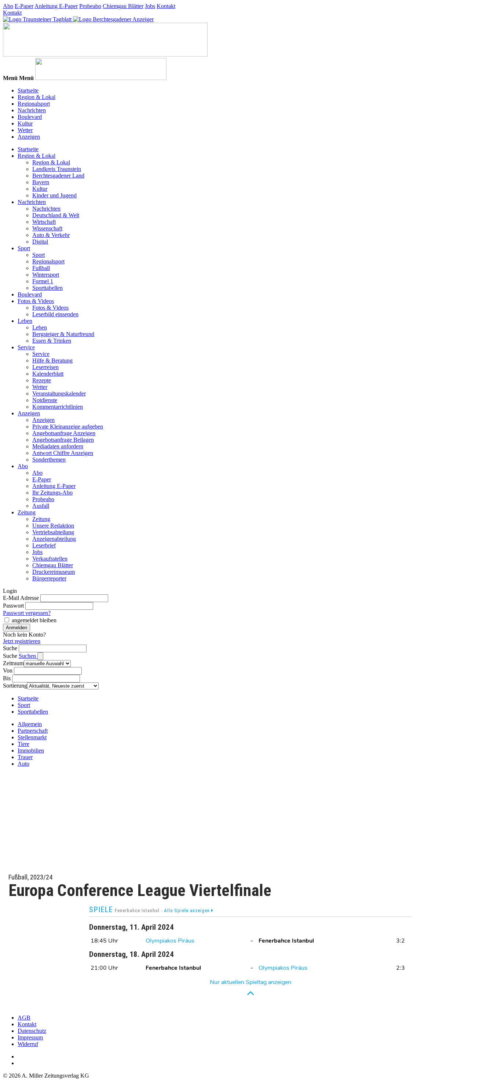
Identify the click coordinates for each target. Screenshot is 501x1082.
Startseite (28, 90)
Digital (40, 241)
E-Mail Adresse (21, 598)
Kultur (25, 123)
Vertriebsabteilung (53, 532)
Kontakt (166, 6)
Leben (25, 321)
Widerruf (28, 1044)
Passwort (13, 605)
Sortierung (15, 685)
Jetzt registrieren (21, 641)
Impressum (30, 1037)
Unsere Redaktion (53, 525)
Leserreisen (45, 367)
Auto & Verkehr (51, 235)
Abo (8, 6)
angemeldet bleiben (34, 620)
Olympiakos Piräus (170, 941)
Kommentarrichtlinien (57, 407)
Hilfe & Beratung (52, 360)
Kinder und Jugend (54, 195)
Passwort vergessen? (27, 613)
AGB (24, 1017)
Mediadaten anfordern (57, 446)
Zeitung (27, 512)
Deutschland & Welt (55, 215)
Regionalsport (34, 104)
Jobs (150, 6)
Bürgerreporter (49, 578)
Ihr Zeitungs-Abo (52, 492)
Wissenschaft (47, 228)
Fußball (41, 268)
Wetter (25, 130)
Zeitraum (13, 663)
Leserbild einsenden (55, 314)
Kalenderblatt (47, 374)
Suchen (28, 656)
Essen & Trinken (51, 341)
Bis (7, 678)
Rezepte (41, 380)
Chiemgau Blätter (123, 6)
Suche (10, 648)
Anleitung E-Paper (56, 6)
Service (26, 347)
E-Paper (24, 6)
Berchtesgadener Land (58, 175)
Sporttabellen (47, 288)
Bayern (40, 182)
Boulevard (30, 117)
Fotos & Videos (36, 301)
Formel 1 (42, 281)
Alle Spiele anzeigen (187, 910)
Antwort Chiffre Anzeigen (62, 453)
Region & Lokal (36, 97)
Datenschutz (32, 1031)
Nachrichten (32, 110)
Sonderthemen (49, 459)
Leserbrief (44, 545)
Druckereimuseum (53, 572)
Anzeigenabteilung (54, 539)
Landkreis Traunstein (56, 169)
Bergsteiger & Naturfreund (63, 334)
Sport (24, 248)
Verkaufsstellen (49, 558)
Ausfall (40, 506)
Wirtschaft (44, 222)
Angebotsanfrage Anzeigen (63, 433)
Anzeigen (29, 137)
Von (7, 670)
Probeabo (90, 6)
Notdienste (44, 400)
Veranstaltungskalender (59, 393)
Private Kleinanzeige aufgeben (67, 426)
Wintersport (45, 275)
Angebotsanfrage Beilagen (63, 440)
